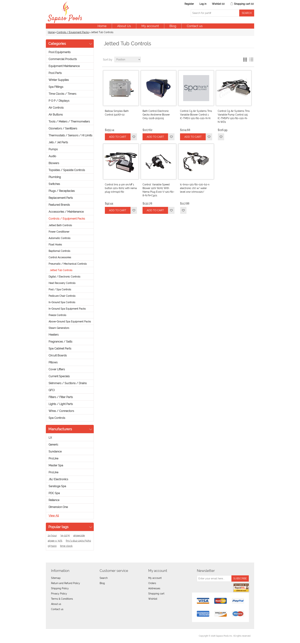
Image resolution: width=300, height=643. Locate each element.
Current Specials (59, 376)
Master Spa (56, 465)
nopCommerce (68, 636)
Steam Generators (59, 328)
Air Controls (56, 107)
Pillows (53, 362)
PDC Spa (54, 493)
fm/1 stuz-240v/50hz (78, 540)
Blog (172, 26)
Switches (54, 184)
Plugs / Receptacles (62, 190)
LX (50, 437)
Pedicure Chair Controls (62, 295)
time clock (66, 545)
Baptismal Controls (59, 251)
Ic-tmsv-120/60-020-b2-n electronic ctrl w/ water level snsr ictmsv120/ (194, 188)
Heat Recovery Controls (62, 283)
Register (189, 3)
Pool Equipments (60, 52)
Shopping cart (156, 593)
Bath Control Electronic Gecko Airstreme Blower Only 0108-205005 (156, 115)
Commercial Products (63, 59)
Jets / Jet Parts (58, 142)
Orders (152, 583)
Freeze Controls (57, 315)
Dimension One (58, 507)
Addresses (154, 588)
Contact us (195, 26)
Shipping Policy (60, 588)
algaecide (79, 535)
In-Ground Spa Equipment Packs (67, 308)
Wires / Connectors (61, 411)
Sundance (55, 451)
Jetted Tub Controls (61, 270)
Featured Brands (59, 204)
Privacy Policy (59, 593)
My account (150, 26)
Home (102, 26)
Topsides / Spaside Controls (67, 170)
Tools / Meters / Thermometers (69, 121)
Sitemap (56, 578)
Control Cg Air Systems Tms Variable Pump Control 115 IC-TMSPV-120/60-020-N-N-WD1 (234, 116)
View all (54, 515)
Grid (245, 59)
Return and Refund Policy (65, 583)
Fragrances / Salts (60, 341)
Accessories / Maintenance (66, 211)
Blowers (54, 163)
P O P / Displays (59, 100)
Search (104, 578)
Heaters (54, 334)
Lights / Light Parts (61, 404)
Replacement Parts (61, 197)
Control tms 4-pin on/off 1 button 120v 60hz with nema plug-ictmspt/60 (121, 188)
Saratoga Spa (57, 486)
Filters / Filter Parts (61, 397)
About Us (124, 26)
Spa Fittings (56, 86)
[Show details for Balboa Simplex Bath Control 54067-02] (120, 88)
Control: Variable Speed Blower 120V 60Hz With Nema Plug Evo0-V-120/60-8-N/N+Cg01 (158, 190)
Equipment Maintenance (64, 66)
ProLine (53, 458)
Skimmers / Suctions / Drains (68, 383)
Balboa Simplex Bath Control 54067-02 (117, 113)
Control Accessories (60, 257)
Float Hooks (55, 244)
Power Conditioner (59, 231)
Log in (202, 3)
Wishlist (152, 598)
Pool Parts (55, 73)
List (251, 59)
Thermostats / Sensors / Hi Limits (70, 135)
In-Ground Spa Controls (62, 302)
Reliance (54, 500)
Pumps (53, 149)
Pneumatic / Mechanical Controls (68, 263)
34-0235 (65, 535)
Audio (52, 156)
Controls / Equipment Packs (73, 32)
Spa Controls (57, 417)
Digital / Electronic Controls (64, 276)
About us (56, 604)
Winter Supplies (59, 80)
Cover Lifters (57, 369)
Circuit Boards (58, 355)
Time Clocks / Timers (62, 93)
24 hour (52, 535)
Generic (53, 444)
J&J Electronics (58, 479)
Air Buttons (56, 114)
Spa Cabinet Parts (60, 348)
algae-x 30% (55, 540)
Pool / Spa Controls (60, 289)
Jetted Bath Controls (60, 225)
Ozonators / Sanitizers (63, 128)
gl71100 (52, 545)
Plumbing (55, 177)
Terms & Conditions (62, 598)
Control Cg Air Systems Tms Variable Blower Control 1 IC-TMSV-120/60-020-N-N (196, 115)
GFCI (52, 390)
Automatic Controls (59, 238)
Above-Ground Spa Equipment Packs (70, 321)
